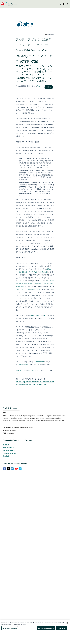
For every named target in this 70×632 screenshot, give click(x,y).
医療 (37, 315)
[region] (35, 626)
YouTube (31, 370)
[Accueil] (9, 3)
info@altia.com (23, 365)
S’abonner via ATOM (9, 453)
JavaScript (6, 456)
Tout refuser (61, 628)
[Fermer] (67, 623)
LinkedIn (18, 370)
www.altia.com (39, 362)
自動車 (32, 315)
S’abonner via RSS (9, 450)
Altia (38, 86)
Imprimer (6, 445)
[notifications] (63, 4)
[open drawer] (67, 4)
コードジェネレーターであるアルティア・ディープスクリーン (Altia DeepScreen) (35, 283)
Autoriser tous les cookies (46, 628)
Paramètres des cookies (9, 628)
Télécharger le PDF (9, 447)
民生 (45, 315)
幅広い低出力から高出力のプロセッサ (29, 289)
